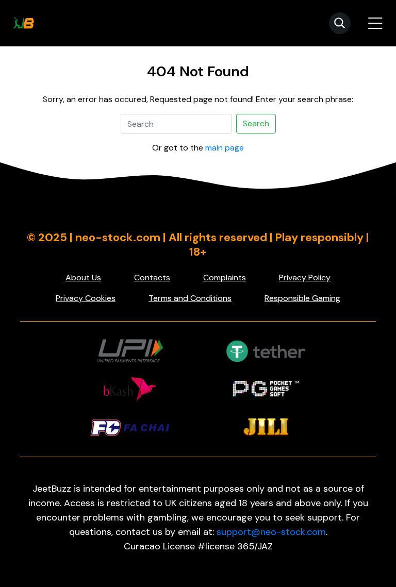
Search (256, 123)
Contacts (152, 277)
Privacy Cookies (86, 298)
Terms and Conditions (190, 298)
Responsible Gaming (302, 298)
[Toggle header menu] (375, 23)
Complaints (224, 277)
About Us (83, 277)
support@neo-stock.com (271, 532)
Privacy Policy (305, 277)
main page (224, 147)
